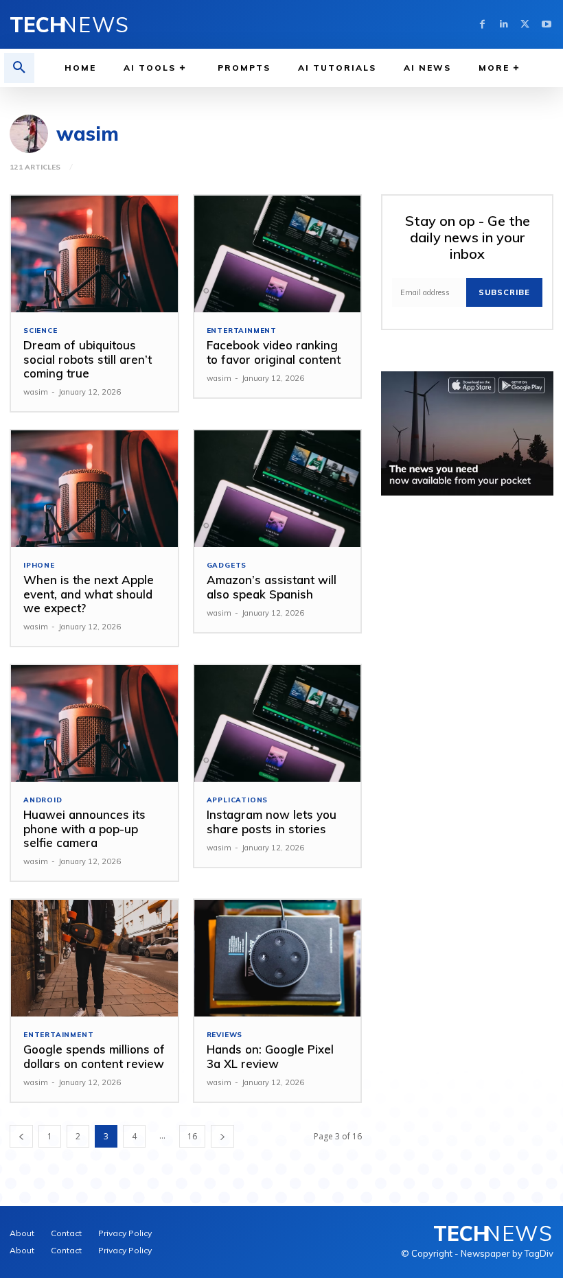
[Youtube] (546, 24)
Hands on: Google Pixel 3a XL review (270, 1056)
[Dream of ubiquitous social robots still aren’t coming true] (94, 254)
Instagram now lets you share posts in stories (271, 821)
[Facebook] (482, 24)
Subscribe (504, 292)
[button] (19, 68)
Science (40, 330)
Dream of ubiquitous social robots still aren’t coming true (87, 359)
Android (42, 800)
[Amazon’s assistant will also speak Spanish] (277, 488)
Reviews (225, 1035)
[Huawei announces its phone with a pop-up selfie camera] (94, 723)
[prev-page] (21, 1136)
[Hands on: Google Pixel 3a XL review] (277, 958)
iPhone (39, 565)
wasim (35, 392)
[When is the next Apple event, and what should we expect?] (94, 488)
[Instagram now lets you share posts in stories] (277, 723)
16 (192, 1136)
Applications (237, 800)
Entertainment (242, 330)
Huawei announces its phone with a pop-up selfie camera (84, 828)
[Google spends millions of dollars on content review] (94, 958)
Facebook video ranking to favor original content (274, 352)
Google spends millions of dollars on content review (94, 1056)
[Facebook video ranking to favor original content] (277, 254)
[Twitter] (525, 24)
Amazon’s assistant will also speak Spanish (271, 586)
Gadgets (227, 565)
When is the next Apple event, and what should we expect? (88, 593)
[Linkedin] (503, 24)
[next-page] (222, 1136)
